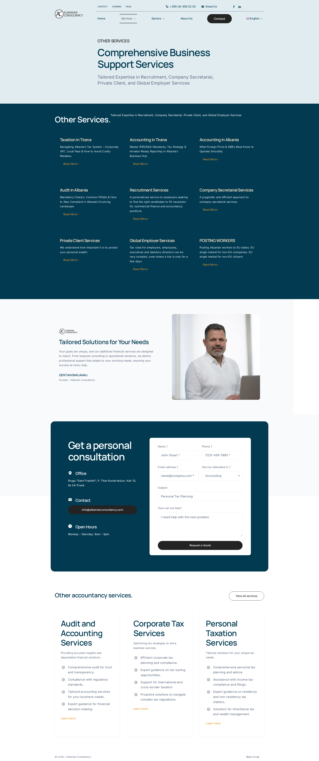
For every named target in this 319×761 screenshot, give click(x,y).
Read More (70, 163)
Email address (168, 467)
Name (162, 446)
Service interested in (216, 467)
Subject (162, 487)
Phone (207, 446)
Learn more (68, 718)
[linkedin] (239, 6)
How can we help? (170, 508)
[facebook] (234, 6)
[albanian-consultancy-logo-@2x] (69, 11)
